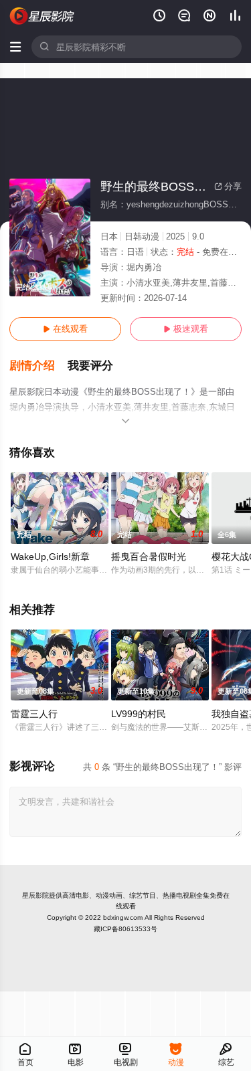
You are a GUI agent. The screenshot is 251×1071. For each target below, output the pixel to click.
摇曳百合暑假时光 (148, 556)
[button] (38, 366)
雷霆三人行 (34, 713)
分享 (228, 186)
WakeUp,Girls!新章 (50, 556)
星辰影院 (35, 895)
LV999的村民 (138, 713)
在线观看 (65, 329)
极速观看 (185, 329)
